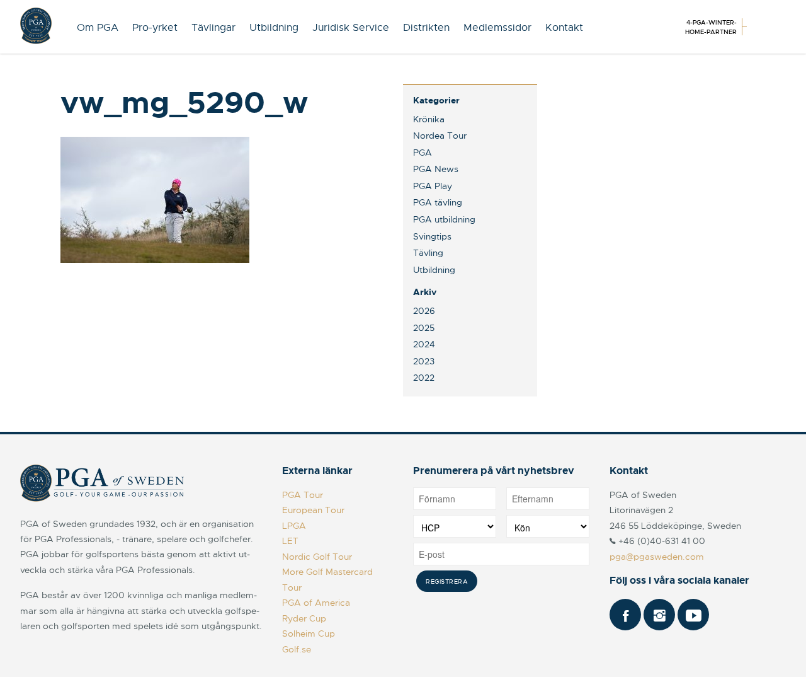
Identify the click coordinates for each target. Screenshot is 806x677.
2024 (424, 344)
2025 (423, 327)
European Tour (313, 510)
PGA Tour (302, 495)
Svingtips (432, 236)
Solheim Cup (308, 633)
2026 (424, 310)
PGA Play (432, 186)
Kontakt (564, 27)
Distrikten (426, 27)
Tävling (428, 252)
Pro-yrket (155, 27)
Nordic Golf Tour (317, 556)
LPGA (294, 525)
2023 (423, 361)
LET (290, 541)
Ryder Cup (304, 618)
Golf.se (296, 649)
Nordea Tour (440, 135)
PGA (422, 152)
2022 (423, 377)
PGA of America (316, 602)
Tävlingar (213, 27)
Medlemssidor (497, 27)
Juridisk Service (350, 27)
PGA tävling (437, 202)
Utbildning (273, 27)
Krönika (429, 119)
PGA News (435, 169)
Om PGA (97, 27)
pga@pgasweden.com (657, 556)
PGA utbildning (444, 219)
